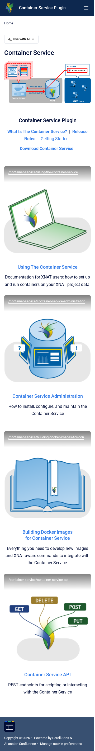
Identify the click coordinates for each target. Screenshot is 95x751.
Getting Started (55, 138)
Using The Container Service (48, 267)
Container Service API (47, 674)
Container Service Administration (47, 396)
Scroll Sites (60, 738)
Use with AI (21, 39)
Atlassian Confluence (20, 744)
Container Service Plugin (42, 7)
